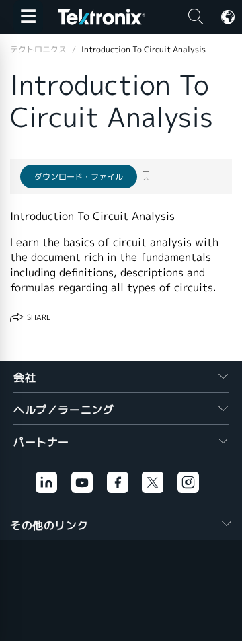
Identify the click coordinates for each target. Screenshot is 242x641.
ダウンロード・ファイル (78, 176)
